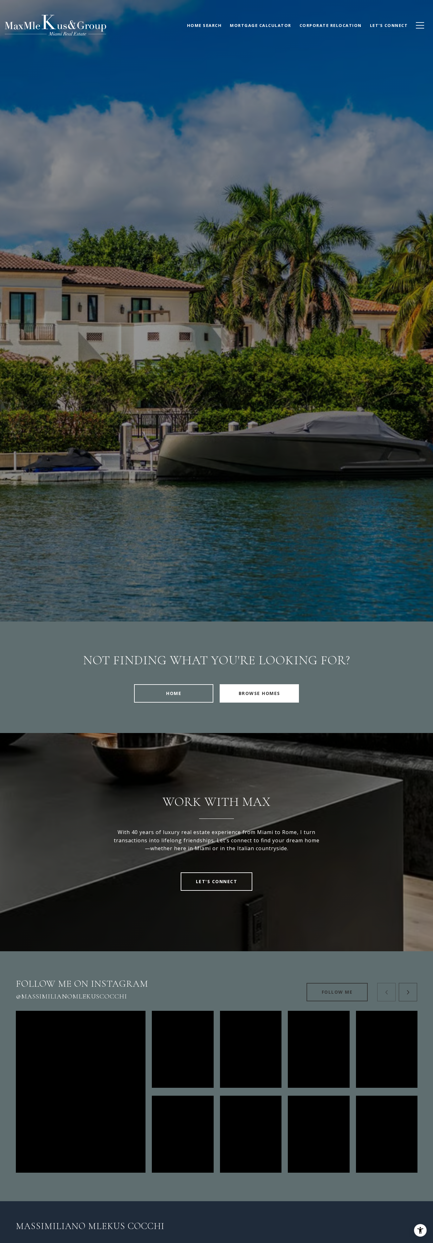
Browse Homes (259, 693)
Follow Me (337, 992)
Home (173, 693)
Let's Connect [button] (216, 881)
